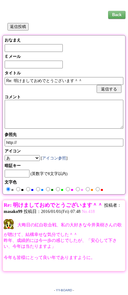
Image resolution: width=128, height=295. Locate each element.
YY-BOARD (64, 290)
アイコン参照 (54, 158)
